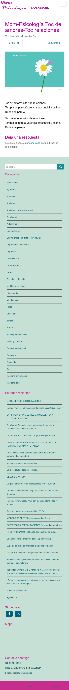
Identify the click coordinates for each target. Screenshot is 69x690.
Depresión (11, 251)
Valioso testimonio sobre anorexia (22, 462)
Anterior (14, 42)
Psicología (11, 355)
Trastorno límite (14, 382)
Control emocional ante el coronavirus (24, 237)
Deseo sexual (13, 258)
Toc (8, 369)
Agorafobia (12, 597)
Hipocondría (12, 292)
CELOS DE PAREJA (16, 476)
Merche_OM (30, 36)
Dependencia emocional (18, 244)
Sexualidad (12, 362)
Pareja (10, 327)
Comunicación (13, 230)
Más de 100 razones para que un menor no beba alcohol (32, 552)
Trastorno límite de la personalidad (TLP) (25, 511)
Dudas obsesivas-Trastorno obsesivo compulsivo (29, 538)
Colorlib (30, 686)
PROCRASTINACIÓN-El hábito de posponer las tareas (31, 531)
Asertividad (12, 217)
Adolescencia (13, 182)
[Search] (60, 166)
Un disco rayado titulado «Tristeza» (23, 469)
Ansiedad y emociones (17, 590)
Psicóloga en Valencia (17, 334)
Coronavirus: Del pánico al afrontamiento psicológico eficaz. (34, 407)
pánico (10, 320)
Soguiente (53, 42)
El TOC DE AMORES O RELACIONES (24, 400)
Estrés (9, 272)
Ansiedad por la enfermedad (20, 210)
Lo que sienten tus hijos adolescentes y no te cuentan (31, 483)
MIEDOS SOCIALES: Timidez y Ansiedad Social (28, 517)
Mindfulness (12, 299)
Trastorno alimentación (17, 375)
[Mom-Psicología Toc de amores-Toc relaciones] (34, 76)
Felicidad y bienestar (16, 279)
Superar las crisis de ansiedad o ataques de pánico (30, 545)
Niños (9, 306)
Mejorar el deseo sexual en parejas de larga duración (31, 435)
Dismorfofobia (13, 265)
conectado (34, 142)
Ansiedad (11, 203)
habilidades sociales (16, 286)
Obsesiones (12, 313)
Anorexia (11, 196)
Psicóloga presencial (16, 348)
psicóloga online (14, 341)
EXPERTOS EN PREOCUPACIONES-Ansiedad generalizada (34, 525)
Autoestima (12, 223)
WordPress (56, 686)
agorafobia (12, 189)
